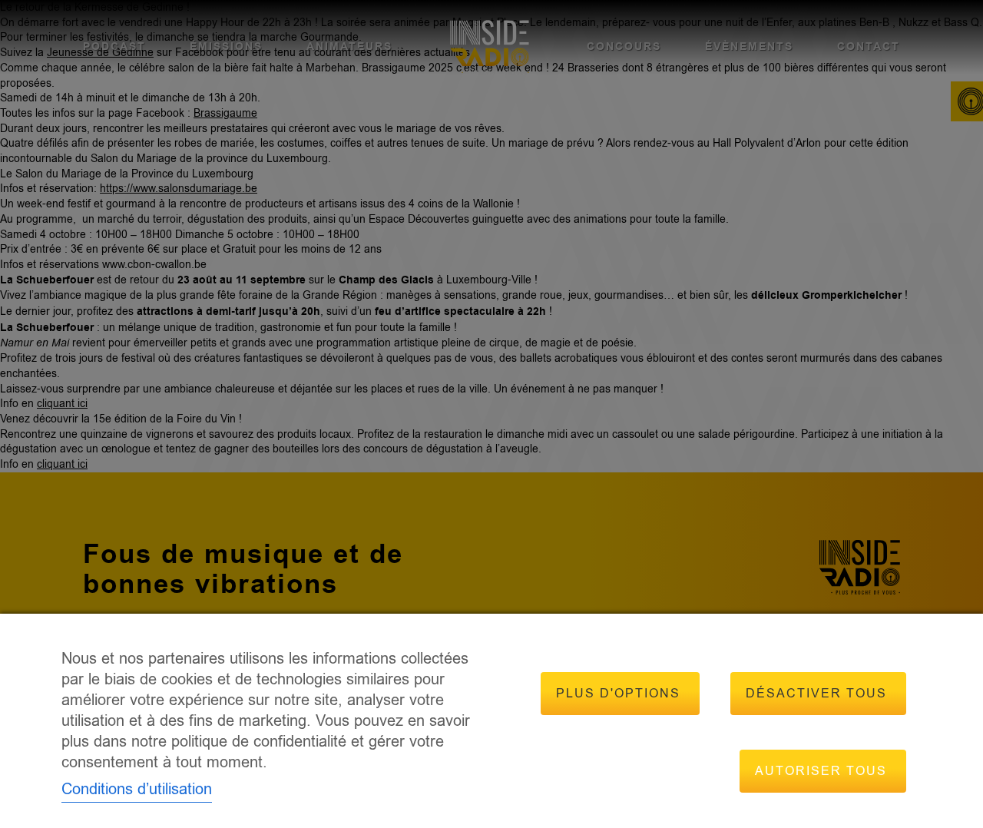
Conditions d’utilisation (136, 789)
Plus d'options (618, 693)
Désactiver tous (816, 693)
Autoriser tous (821, 771)
